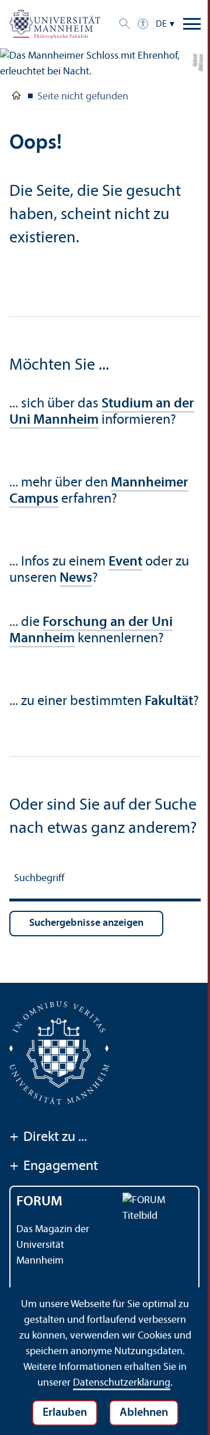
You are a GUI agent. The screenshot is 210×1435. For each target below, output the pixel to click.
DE (161, 24)
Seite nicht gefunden (82, 96)
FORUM (39, 1202)
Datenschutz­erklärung (121, 1383)
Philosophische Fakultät (16, 97)
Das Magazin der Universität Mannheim (52, 1245)
